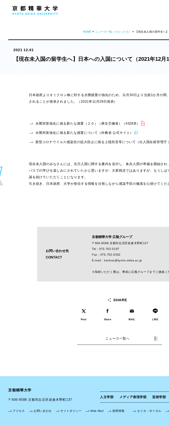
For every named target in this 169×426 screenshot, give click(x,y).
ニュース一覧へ (117, 338)
